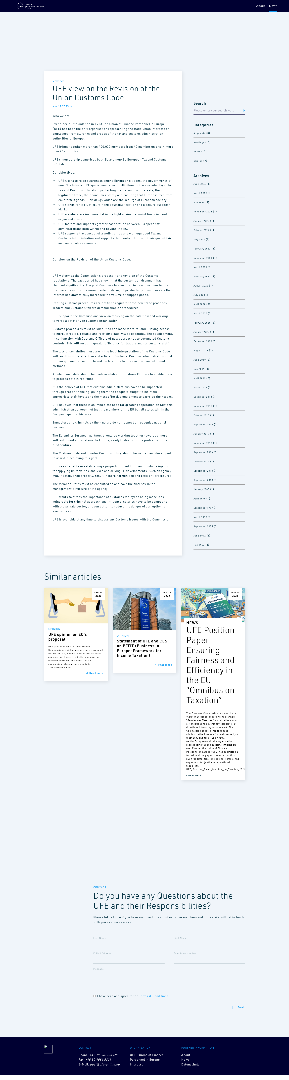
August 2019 (201, 350)
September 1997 (203, 507)
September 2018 (203, 424)
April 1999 (200, 498)
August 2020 (201, 285)
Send (241, 1007)
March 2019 (200, 387)
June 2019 (200, 359)
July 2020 (199, 295)
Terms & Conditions (153, 996)
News (273, 6)
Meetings (199, 142)
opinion (198, 160)
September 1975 (203, 526)
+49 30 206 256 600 (103, 1055)
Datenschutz (190, 1064)
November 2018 (203, 406)
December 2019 (203, 341)
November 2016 (203, 443)
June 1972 (200, 535)
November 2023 (203, 211)
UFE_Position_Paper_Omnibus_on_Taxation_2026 (213, 769)
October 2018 (202, 415)
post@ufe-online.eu (105, 1064)
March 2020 (200, 313)
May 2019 (199, 368)
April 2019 (200, 378)
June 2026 (200, 183)
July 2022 (199, 239)
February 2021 (202, 276)
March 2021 (200, 267)
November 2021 (203, 257)
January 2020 (202, 331)
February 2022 (202, 248)
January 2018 (202, 433)
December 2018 (203, 396)
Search (200, 103)
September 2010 (203, 470)
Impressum (138, 1064)
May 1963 (199, 544)
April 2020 (200, 304)
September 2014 (203, 452)
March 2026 (200, 193)
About (260, 6)
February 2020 (202, 322)
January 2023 (202, 220)
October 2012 (202, 461)
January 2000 (202, 489)
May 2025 (199, 202)
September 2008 (203, 480)
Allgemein (200, 133)
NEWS (197, 151)
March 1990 (200, 517)
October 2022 (202, 230)
